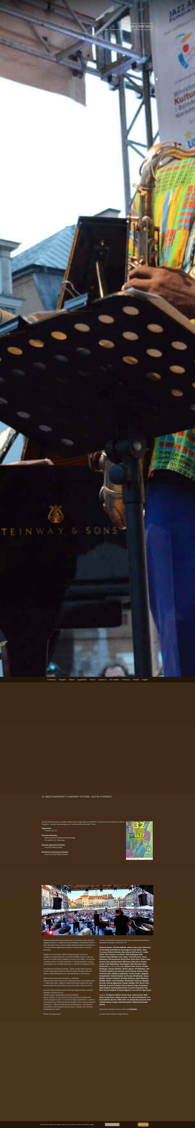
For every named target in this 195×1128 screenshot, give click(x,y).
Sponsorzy (102, 679)
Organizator (82, 679)
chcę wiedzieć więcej (112, 1124)
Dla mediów (114, 679)
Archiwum (126, 679)
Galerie (71, 679)
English (145, 679)
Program (62, 679)
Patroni (92, 679)
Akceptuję (143, 1124)
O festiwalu (51, 679)
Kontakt (136, 679)
